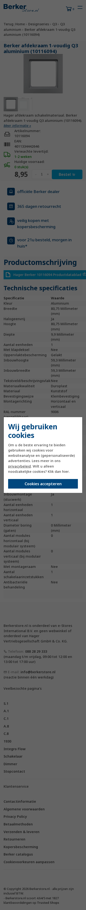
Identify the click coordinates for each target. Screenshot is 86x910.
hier (65, 471)
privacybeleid (19, 466)
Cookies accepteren (43, 483)
